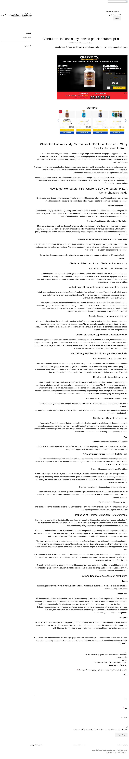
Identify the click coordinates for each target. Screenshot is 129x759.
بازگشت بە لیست (121, 657)
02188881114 (27, 16)
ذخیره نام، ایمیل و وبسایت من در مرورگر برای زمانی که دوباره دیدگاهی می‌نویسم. (100, 729)
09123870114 (16, 16)
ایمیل (125, 708)
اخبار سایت (117, 30)
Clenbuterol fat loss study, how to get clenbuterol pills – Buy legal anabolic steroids (91, 47)
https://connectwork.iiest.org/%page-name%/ (66, 638)
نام (126, 699)
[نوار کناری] (126, 756)
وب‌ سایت (124, 717)
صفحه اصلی (124, 30)
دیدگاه (124, 674)
